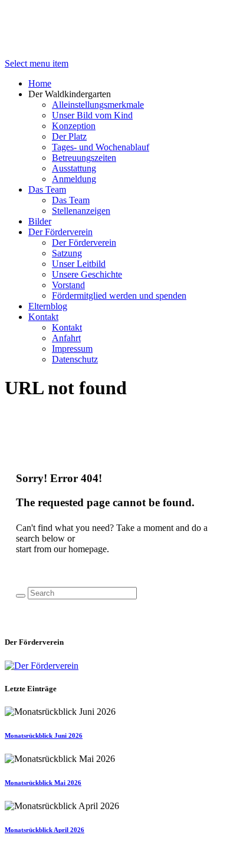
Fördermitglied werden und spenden (119, 296)
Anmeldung (74, 179)
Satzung (67, 253)
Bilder (39, 221)
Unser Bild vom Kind (92, 115)
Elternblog (47, 306)
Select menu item (36, 63)
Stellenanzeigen (81, 211)
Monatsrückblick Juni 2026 (44, 735)
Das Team (47, 189)
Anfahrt (66, 338)
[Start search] (20, 596)
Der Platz (69, 136)
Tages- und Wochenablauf (100, 147)
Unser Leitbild (79, 264)
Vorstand (68, 285)
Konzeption (74, 126)
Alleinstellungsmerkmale (98, 105)
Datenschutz (75, 359)
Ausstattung (74, 168)
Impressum (72, 349)
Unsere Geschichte (87, 274)
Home (39, 83)
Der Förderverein (60, 232)
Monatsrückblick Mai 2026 (43, 782)
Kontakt (43, 317)
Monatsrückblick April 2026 (44, 829)
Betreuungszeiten (84, 158)
